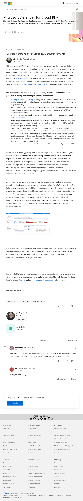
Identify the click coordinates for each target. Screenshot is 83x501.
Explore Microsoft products (10, 449)
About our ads (6, 497)
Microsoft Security (7, 466)
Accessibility (57, 483)
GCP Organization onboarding (22, 99)
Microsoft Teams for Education (62, 435)
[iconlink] (10, 328)
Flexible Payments (33, 453)
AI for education (58, 453)
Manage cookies (32, 495)
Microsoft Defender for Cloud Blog (16, 9)
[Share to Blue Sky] (45, 418)
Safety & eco (60, 495)
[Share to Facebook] (34, 418)
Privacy (23, 495)
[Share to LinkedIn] (31, 418)
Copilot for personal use (9, 442)
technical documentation (45, 280)
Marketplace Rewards (34, 483)
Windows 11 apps (7, 453)
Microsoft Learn (32, 470)
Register (68, 3)
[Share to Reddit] (41, 418)
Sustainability (57, 487)
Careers (56, 463)
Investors (56, 476)
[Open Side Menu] (5, 3)
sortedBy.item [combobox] (72, 340)
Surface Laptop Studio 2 (9, 435)
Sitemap (5, 495)
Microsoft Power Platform (9, 476)
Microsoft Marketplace (34, 480)
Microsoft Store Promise (34, 449)
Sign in (15, 403)
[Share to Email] (52, 418)
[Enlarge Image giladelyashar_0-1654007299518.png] (28, 225)
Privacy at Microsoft (59, 473)
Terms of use (42, 495)
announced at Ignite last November (32, 84)
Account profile (32, 428)
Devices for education (60, 432)
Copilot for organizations (9, 439)
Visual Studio (31, 487)
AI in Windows (6, 446)
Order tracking (32, 442)
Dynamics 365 (6, 470)
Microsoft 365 (6, 473)
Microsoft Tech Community (35, 476)
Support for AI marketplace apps (36, 473)
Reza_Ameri (19, 368)
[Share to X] (38, 418)
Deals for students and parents (62, 449)
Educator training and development (63, 446)
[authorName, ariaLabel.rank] (9, 60)
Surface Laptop (6, 432)
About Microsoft (58, 466)
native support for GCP (23, 78)
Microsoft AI (6, 463)
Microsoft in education (60, 428)
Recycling (68, 495)
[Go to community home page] (10, 3)
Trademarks (51, 495)
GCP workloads (19, 118)
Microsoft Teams (7, 480)
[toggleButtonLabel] (77, 9)
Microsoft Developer (33, 466)
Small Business (6, 487)
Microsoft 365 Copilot (8, 483)
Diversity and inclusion (60, 480)
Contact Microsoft (14, 495)
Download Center (33, 432)
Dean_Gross (19, 347)
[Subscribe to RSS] (49, 418)
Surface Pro (6, 428)
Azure (29, 463)
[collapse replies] (5, 347)
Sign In (75, 3)
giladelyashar (18, 59)
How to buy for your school (61, 442)
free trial (22, 280)
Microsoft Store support (34, 435)
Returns (30, 439)
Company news (58, 470)
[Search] (63, 3)
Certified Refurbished (34, 446)
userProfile (21, 319)
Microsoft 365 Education (60, 439)
